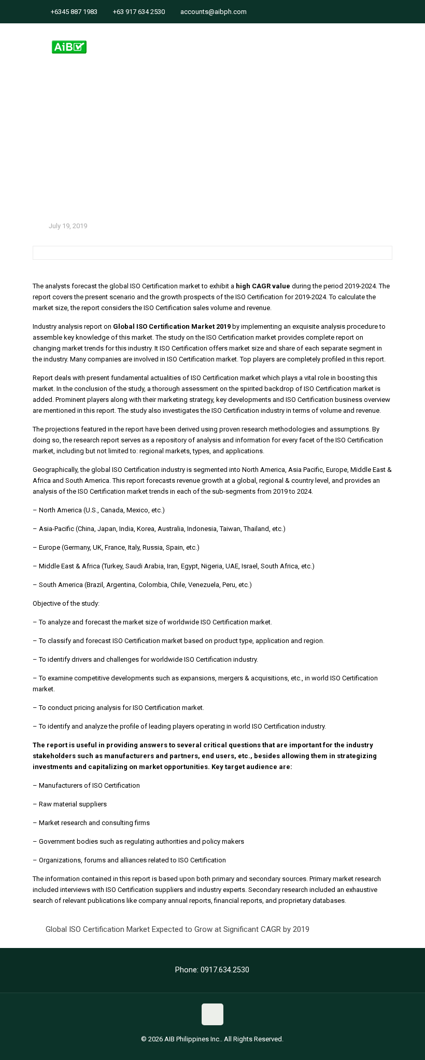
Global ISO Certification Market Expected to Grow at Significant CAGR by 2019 (177, 929)
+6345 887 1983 (74, 12)
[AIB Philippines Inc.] (69, 38)
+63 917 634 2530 (139, 12)
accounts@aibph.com (213, 12)
